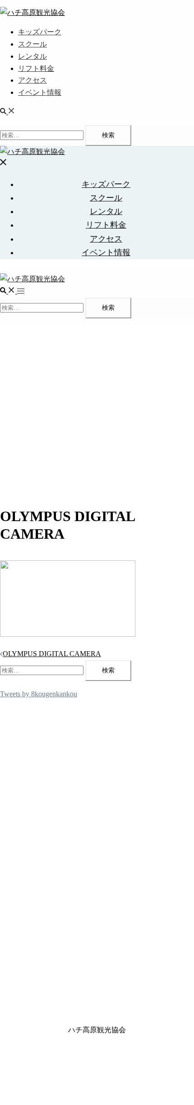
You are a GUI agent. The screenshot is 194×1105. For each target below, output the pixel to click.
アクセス (32, 80)
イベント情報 (39, 92)
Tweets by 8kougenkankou (38, 694)
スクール (32, 44)
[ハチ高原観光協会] (32, 12)
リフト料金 (36, 68)
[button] (7, 112)
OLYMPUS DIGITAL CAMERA (52, 653)
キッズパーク (39, 32)
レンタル (32, 56)
